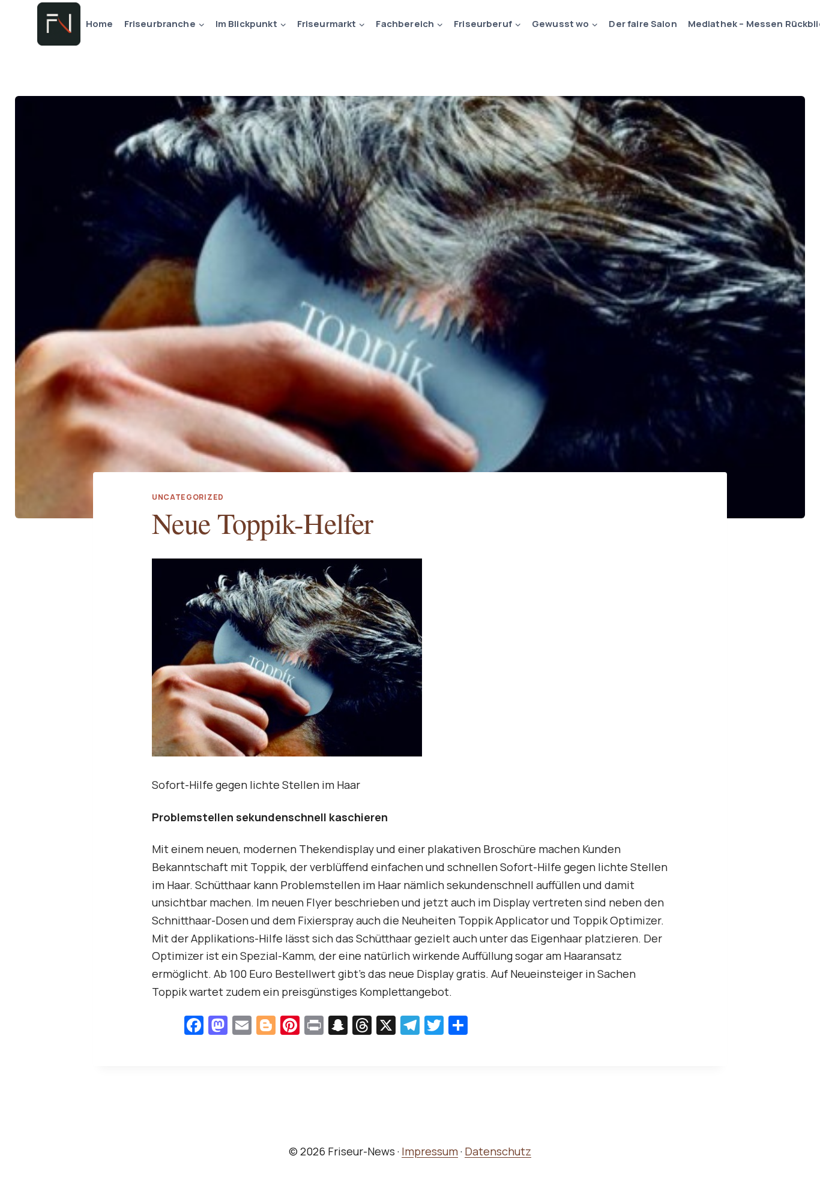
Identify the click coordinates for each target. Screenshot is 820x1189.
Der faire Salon (643, 23)
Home (99, 23)
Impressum (430, 1151)
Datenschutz (498, 1151)
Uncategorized (188, 497)
